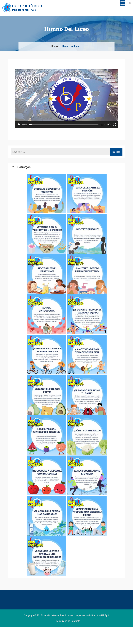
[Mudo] (109, 124)
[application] (66, 98)
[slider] (63, 124)
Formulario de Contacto (68, 621)
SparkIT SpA (102, 615)
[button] (66, 98)
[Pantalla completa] (114, 124)
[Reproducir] (18, 124)
